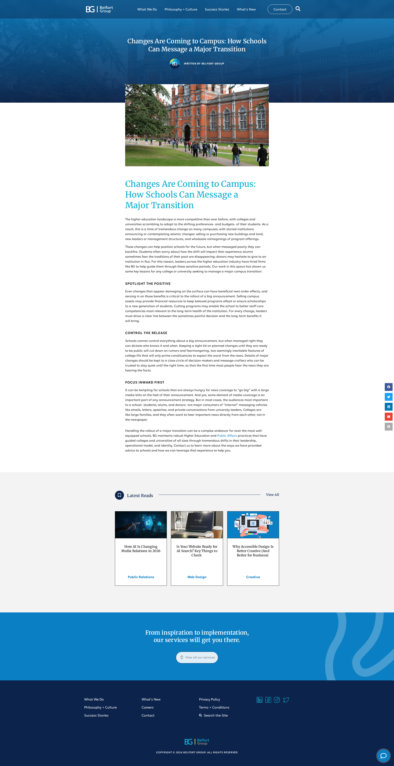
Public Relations (141, 577)
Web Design (196, 577)
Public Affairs (227, 436)
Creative (253, 577)
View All (272, 495)
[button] (389, 387)
